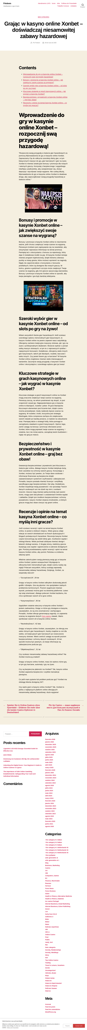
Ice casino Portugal (52, 901)
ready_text (49, 942)
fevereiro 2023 (50, 821)
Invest (47, 909)
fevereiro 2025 (50, 770)
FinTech (48, 886)
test (46, 957)
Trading (48, 963)
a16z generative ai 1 (52, 860)
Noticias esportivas (52, 927)
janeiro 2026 (49, 742)
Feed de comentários (52, 1009)
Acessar (48, 1004)
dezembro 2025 (50, 744)
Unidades (73, 6)
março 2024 (49, 798)
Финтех (48, 991)
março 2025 (49, 767)
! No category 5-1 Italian (53, 840)
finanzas (48, 883)
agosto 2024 (49, 785)
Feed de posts (50, 1007)
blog (46, 863)
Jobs (58, 3)
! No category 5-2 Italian (53, 842)
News (47, 924)
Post (46, 937)
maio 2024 (48, 793)
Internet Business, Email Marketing (57, 904)
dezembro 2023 (50, 806)
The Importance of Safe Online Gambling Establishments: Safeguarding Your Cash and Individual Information (19, 774)
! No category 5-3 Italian (53, 845)
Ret (46, 945)
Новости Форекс (51, 986)
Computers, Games (52, 876)
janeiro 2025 (49, 773)
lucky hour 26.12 (51, 914)
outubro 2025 (50, 749)
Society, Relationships (53, 950)
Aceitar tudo (78, 1026)
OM (46, 929)
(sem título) (7, 755)
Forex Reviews (50, 891)
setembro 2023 (50, 813)
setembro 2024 (50, 783)
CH (46, 870)
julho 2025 (48, 757)
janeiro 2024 (49, 803)
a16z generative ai (51, 858)
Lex (46, 911)
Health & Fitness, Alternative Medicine (58, 896)
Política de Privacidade (13, 1027)
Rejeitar (67, 1026)
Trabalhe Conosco (63, 6)
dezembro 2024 (50, 775)
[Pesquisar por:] (15, 734)
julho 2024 (48, 788)
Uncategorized (50, 970)
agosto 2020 (49, 826)
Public (47, 940)
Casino (47, 868)
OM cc (47, 932)
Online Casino (50, 934)
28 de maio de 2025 (50, 42)
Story (47, 955)
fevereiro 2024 (50, 801)
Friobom (7, 3)
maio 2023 (48, 819)
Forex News (49, 888)
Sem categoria (43, 17)
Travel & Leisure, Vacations (54, 965)
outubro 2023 (50, 811)
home (53, 3)
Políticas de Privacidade (69, 3)
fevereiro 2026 (50, 739)
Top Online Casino (51, 960)
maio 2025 (48, 762)
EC (46, 878)
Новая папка (49, 978)
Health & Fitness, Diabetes (54, 899)
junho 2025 (49, 760)
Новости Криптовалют (53, 983)
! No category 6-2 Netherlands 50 (56, 850)
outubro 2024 (50, 780)
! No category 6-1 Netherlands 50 (56, 847)
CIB (46, 873)
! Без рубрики (50, 855)
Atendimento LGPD (44, 3)
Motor (47, 922)
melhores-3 (49, 916)
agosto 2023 (49, 816)
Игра (47, 975)
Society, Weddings (51, 952)
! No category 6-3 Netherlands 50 (56, 852)
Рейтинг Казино (51, 988)
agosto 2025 (49, 755)
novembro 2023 (50, 808)
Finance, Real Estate (52, 881)
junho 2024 (49, 790)
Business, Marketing (52, 865)
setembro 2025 (50, 752)
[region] (43, 1024)
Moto (47, 919)
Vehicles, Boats (50, 973)
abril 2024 (48, 796)
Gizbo (47, 893)
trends (47, 968)
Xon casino (46, 616)
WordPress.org (50, 1012)
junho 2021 (49, 824)
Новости (48, 981)
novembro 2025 (50, 747)
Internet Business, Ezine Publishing (57, 906)
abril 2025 (48, 765)
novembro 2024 (50, 778)
